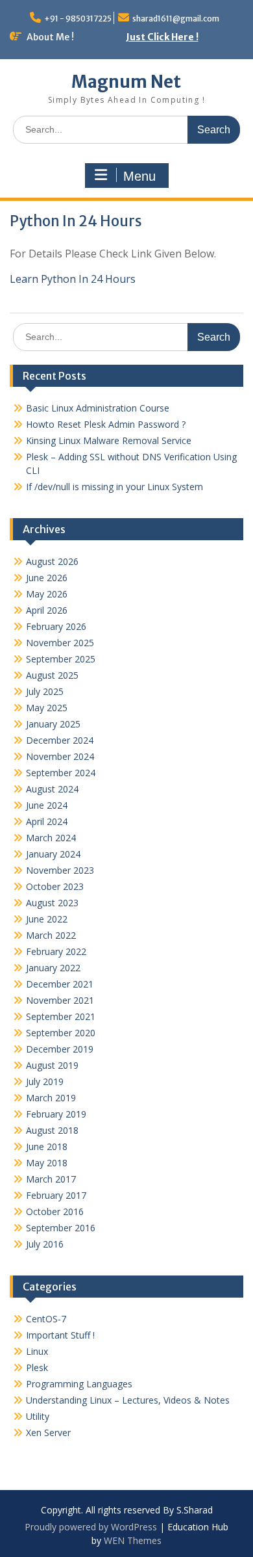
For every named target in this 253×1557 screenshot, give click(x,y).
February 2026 (56, 626)
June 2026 (46, 577)
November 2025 (60, 642)
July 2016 (45, 1244)
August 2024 (52, 789)
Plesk (37, 1367)
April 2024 (46, 821)
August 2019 (52, 1065)
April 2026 (46, 610)
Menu (139, 176)
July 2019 (45, 1081)
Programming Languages (79, 1384)
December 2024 (59, 740)
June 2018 (46, 1146)
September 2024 (60, 772)
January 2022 (53, 968)
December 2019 (59, 1049)
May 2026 (46, 594)
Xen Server (48, 1432)
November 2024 (60, 756)
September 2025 (60, 659)
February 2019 (56, 1114)
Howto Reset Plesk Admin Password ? (106, 424)
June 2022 (46, 919)
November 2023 (60, 870)
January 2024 (53, 854)
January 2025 (53, 724)
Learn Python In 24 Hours (73, 279)
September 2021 (60, 1016)
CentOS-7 (46, 1319)
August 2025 (52, 675)
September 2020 (60, 1033)
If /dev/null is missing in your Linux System (114, 486)
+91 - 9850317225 (78, 18)
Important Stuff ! (60, 1335)
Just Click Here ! (162, 37)
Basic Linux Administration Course (97, 408)
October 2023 (55, 886)
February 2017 (56, 1195)
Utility (37, 1416)
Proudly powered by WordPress (91, 1527)
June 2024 (46, 805)
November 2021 (60, 1000)
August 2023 (52, 902)
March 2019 (51, 1098)
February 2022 (56, 951)
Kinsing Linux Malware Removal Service (108, 440)
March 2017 (51, 1179)
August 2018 (52, 1130)
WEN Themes (133, 1540)
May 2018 (46, 1163)
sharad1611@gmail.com (175, 18)
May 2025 (46, 707)
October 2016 (55, 1211)
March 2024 (51, 837)
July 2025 (45, 691)
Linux (37, 1351)
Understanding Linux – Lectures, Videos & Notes (128, 1400)
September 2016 (60, 1228)
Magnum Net (126, 81)
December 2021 (59, 984)
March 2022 (51, 935)
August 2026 (52, 561)
